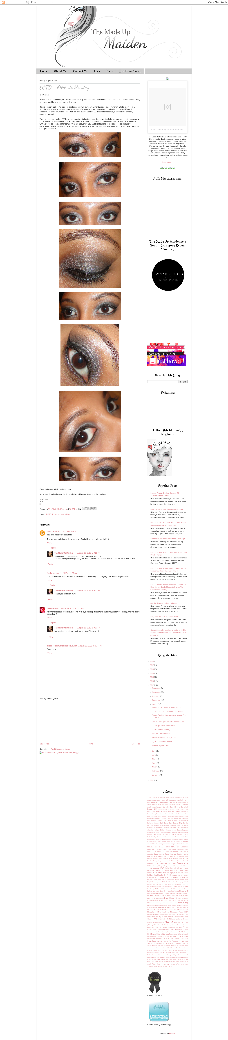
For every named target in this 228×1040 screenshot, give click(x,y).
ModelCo (150, 914)
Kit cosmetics (156, 886)
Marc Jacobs (172, 905)
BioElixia (172, 814)
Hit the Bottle (183, 873)
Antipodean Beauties (167, 802)
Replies (53, 548)
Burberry (150, 823)
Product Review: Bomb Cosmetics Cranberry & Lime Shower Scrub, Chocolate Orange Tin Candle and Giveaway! (168, 587)
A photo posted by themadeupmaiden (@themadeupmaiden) (178, 129)
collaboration (151, 832)
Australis (185, 805)
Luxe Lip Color (183, 898)
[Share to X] (89, 508)
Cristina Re (151, 834)
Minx (159, 912)
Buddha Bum (162, 821)
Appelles (179, 802)
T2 (168, 948)
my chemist (163, 916)
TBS (163, 950)
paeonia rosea (53, 608)
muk (157, 916)
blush (174, 816)
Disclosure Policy (130, 71)
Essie (156, 849)
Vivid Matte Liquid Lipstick (160, 962)
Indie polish (170, 879)
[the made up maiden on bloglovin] (159, 476)
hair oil (176, 868)
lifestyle (150, 893)
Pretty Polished (158, 929)
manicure (150, 905)
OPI (164, 925)
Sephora (171, 939)
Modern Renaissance (161, 914)
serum (177, 939)
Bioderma (166, 814)
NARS (155, 919)
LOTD (174, 896)
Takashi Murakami (176, 948)
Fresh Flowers (171, 861)
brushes (153, 821)
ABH (186, 798)
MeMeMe (163, 910)
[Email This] (83, 508)
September (156, 700)
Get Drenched (161, 863)
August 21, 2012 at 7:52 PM (72, 608)
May (154, 759)
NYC (179, 922)
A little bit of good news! (160, 746)
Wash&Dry (179, 962)
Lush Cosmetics (157, 898)
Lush (149, 898)
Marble (156, 905)
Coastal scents (171, 830)
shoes (166, 941)
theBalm (154, 955)
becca (172, 809)
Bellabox (159, 811)
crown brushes (162, 834)
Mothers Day (183, 914)
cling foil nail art (153, 830)
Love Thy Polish (182, 896)
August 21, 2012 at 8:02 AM (64, 531)
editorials (168, 844)
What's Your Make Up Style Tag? (164, 738)
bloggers (164, 816)
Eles (186, 844)
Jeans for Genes (174, 882)
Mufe (153, 916)
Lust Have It (170, 898)
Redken (158, 932)
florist (160, 858)
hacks (167, 868)
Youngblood (151, 966)
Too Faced (184, 955)
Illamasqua (177, 877)
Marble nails (163, 905)
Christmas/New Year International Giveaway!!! (167, 509)
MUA (149, 916)
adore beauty (160, 800)
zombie (165, 966)
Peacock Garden (182, 925)
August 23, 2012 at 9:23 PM (89, 590)
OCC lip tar (158, 925)
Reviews (174, 932)
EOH (168, 847)
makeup (158, 903)
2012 (152, 685)
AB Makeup (177, 798)
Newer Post (44, 744)
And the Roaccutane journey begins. (164, 603)
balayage (159, 807)
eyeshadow (174, 852)
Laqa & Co (164, 891)
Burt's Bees (168, 823)
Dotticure (161, 841)
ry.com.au (168, 936)
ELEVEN (150, 847)
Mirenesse (174, 912)
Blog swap (157, 816)
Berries (149, 814)
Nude (175, 922)
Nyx (183, 922)
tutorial (153, 957)
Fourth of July (152, 861)
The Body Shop (165, 952)
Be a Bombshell (182, 807)
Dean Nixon (175, 837)
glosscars (169, 866)
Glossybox (176, 866)
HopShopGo (158, 875)
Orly (168, 925)
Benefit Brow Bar (168, 811)
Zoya (170, 966)
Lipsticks (150, 896)
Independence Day (160, 879)
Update (175, 957)
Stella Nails (174, 945)
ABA (182, 798)
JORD (186, 882)
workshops (184, 964)
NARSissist (162, 919)
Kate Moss (167, 884)
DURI (158, 844)
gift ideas (172, 863)
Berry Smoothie (157, 814)
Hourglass (173, 875)
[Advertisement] (63, 721)
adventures (170, 800)
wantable (172, 962)
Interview (165, 882)
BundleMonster (183, 821)
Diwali (186, 839)
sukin (156, 948)
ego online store (178, 844)
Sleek (165, 943)
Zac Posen (158, 966)
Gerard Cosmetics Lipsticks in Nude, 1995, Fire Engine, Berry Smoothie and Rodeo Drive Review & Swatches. (168, 632)
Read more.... (167, 162)
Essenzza (150, 849)
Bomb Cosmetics (177, 818)
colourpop (168, 832)
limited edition (158, 893)
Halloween (159, 870)
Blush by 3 (179, 816)
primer (165, 929)
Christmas (159, 827)
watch (149, 964)
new (186, 919)
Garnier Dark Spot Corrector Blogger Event (168, 722)
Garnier (179, 861)
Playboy (176, 927)
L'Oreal (157, 889)
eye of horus (156, 852)
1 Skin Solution (152, 798)
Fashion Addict (182, 854)
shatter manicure (158, 941)
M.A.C (161, 900)
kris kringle (151, 889)
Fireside (155, 858)
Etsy (160, 849)
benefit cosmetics (181, 811)
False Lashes (170, 854)
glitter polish (161, 866)
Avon (154, 807)
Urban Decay (183, 957)
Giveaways (182, 863)
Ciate (178, 827)
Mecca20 (156, 910)
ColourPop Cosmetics (180, 832)
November (156, 692)
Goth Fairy (184, 866)
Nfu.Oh (149, 922)
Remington (166, 932)
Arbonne (185, 802)
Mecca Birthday (177, 907)
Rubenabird (160, 936)
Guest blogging (153, 868)
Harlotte (166, 870)
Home (44, 71)
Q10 (182, 929)
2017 (152, 665)
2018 (152, 661)
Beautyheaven (163, 809)
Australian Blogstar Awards (171, 805)
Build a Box (172, 821)
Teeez (170, 950)
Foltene (175, 858)
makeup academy (170, 903)
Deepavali (150, 839)
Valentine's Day (162, 959)
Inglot (177, 879)
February (156, 771)
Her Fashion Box (159, 873)
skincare (159, 943)
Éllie (156, 847)
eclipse (162, 844)
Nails (109, 71)
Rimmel (154, 934)
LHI (186, 891)
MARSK (180, 905)
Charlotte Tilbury (175, 825)
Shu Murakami (173, 941)
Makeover (150, 903)
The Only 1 (176, 952)
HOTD (166, 875)
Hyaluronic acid (152, 877)
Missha (181, 912)
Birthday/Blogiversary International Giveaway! (167, 539)
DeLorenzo (157, 839)
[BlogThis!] (86, 508)
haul (171, 870)
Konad (185, 886)
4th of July (169, 798)
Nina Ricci (156, 922)
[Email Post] (80, 509)
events (174, 849)
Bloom (170, 816)
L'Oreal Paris (166, 889)
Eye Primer (165, 852)
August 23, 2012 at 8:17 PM (90, 646)
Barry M (173, 807)
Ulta (163, 957)
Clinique (162, 830)
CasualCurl (157, 825)
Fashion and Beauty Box (157, 856)
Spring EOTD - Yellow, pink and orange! (166, 707)
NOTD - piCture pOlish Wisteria (163, 726)
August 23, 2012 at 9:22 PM (89, 553)
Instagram (157, 882)
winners (172, 964)
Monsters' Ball (174, 914)
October (155, 696)
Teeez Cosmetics (179, 950)
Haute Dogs (178, 870)
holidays (150, 875)
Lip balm (167, 893)
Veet (170, 959)
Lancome (156, 891)
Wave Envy (156, 964)
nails (181, 916)
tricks (149, 957)
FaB (180, 852)
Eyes (97, 71)
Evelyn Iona (167, 849)
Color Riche (160, 832)
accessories (151, 800)
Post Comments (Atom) (60, 749)
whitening (165, 964)
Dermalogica (166, 839)
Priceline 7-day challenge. (161, 734)
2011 (152, 780)
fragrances (162, 861)
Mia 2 (176, 910)
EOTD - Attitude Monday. (161, 730)
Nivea (162, 922)
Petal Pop (158, 927)
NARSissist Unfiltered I (175, 919)
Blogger (172, 1034)
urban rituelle (151, 959)
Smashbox (171, 943)
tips (171, 955)
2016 (152, 669)
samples (159, 939)
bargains (166, 807)
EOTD (48, 514)
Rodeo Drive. (151, 936)
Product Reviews (174, 929)
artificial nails (156, 805)
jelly (182, 882)
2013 (152, 681)
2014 (152, 677)
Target (155, 950)
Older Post (136, 744)
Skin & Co (151, 943)
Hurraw (185, 875)
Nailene (176, 916)
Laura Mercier (179, 891)
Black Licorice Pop (182, 814)
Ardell (149, 805)
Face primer (159, 854)
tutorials (159, 957)
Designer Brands (177, 839)
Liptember (157, 896)
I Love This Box (165, 877)
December (156, 688)
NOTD (169, 921)
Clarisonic (184, 827)
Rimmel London (163, 934)
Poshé (181, 927)
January (155, 775)
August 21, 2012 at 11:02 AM (65, 573)
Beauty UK (151, 809)
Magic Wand (183, 900)
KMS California (177, 886)
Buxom (175, 823)
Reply (49, 543)
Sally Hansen (177, 936)
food (180, 858)
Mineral (185, 910)
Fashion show (173, 856)
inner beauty (184, 879)
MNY (186, 912)
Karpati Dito (151, 884)
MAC (166, 900)
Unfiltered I (169, 957)
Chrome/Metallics (170, 827)
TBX (166, 950)
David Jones (166, 837)
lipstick (172, 893)
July (154, 751)
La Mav (173, 889)
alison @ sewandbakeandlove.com (62, 646)
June (154, 755)
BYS (180, 823)
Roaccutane (173, 934)
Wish (177, 964)
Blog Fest (150, 816)
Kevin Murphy (176, 884)
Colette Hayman (182, 830)
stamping (167, 945)
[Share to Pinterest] (94, 508)
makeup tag (183, 903)
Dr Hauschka (168, 841)
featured (181, 856)
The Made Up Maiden (63, 553)
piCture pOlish (167, 927)
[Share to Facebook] (92, 508)
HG (168, 873)
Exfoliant (180, 849)
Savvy (165, 939)
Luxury (149, 900)
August (155, 704)
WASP (185, 962)
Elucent (161, 847)
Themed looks (163, 955)
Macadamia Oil (174, 900)
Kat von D (159, 884)
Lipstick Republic (182, 893)
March (154, 767)
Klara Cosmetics (167, 886)
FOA (170, 858)
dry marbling (151, 844)
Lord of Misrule (166, 896)
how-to (180, 875)
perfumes (150, 927)
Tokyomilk (176, 955)
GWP (162, 868)
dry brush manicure (181, 841)
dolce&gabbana (152, 841)
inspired (150, 882)
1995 (159, 798)
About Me (60, 71)
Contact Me (80, 71)
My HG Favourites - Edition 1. (163, 742)
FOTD (185, 858)
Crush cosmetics (176, 834)
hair (171, 868)
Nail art (170, 916)
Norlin (49, 573)
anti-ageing (155, 802)
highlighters (173, 873)
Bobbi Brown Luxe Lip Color (161, 818)
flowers (165, 858)
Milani (180, 910)
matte (155, 907)
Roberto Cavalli (183, 934)
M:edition (155, 900)
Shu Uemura (183, 941)
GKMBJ (149, 866)
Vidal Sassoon (178, 959)
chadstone (165, 825)
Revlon (180, 932)
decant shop (184, 837)
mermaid (170, 910)
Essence (56, 514)
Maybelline (65, 514)
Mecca (169, 907)
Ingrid (49, 531)
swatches (162, 948)
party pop (173, 925)
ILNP (183, 877)
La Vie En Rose (182, 889)
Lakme (149, 891)
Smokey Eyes (180, 943)
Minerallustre (151, 912)
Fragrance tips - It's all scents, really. (164, 616)
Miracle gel (165, 912)
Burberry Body (158, 823)
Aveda (149, 807)
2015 (152, 673)
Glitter (155, 866)
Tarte (159, 950)
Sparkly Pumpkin (157, 945)
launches (171, 891)
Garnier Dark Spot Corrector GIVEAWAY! (167, 711)
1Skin (163, 798)
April (154, 763)
